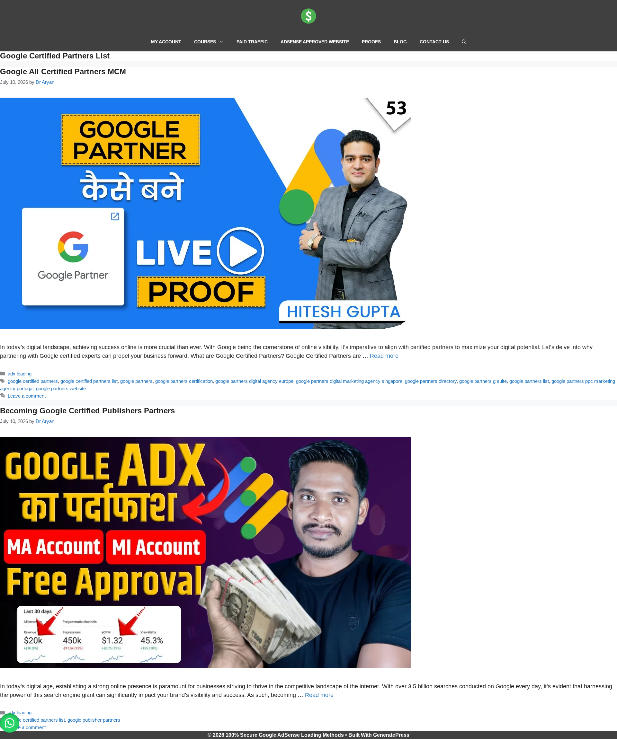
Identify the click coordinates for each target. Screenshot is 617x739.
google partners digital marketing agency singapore (349, 381)
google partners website (61, 388)
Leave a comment (27, 396)
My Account (166, 41)
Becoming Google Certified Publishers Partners (87, 410)
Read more (384, 356)
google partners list (529, 381)
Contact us (434, 41)
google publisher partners (93, 720)
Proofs (371, 41)
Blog (400, 41)
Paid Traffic (252, 41)
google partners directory (431, 381)
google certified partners (33, 381)
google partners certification (184, 381)
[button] (464, 41)
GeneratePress (391, 735)
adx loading (19, 373)
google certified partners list (89, 381)
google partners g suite (483, 381)
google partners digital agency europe (254, 381)
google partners (136, 381)
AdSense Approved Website (315, 41)
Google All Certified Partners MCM (63, 71)
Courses (205, 41)
